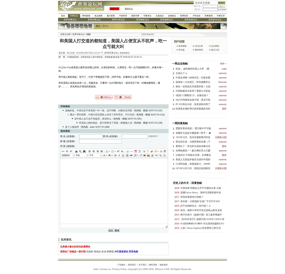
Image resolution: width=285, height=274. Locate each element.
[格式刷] (151, 151)
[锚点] (127, 151)
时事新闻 (209, 16)
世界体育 (184, 16)
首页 (63, 16)
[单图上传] (144, 155)
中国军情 (123, 16)
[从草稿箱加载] (165, 151)
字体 (78, 155)
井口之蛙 (71, 53)
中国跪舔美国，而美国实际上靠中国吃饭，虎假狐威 (90, 57)
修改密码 (199, 50)
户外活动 (196, 16)
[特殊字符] (164, 155)
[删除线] (131, 155)
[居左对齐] (89, 151)
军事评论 (147, 16)
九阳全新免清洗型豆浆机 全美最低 (150, 34)
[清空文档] (147, 151)
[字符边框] (127, 155)
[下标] (122, 151)
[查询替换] (84, 151)
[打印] (76, 151)
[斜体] (119, 155)
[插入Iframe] (143, 151)
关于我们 (142, 265)
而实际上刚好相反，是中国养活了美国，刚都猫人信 (105, 123)
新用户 (222, 3)
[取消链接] (160, 155)
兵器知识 (160, 16)
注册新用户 (153, 136)
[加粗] (115, 155)
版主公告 (215, 50)
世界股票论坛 (166, 19)
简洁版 (182, 50)
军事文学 (221, 16)
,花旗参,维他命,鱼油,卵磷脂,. (99, 251)
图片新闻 (111, 16)
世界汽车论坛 (118, 19)
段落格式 (66, 155)
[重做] (70, 151)
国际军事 (135, 16)
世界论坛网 (65, 34)
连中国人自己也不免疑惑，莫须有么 (92, 119)
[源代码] (62, 151)
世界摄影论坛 (142, 19)
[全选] (161, 151)
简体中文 (114, 9)
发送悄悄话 (124, 53)
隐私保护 (164, 265)
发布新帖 (183, 46)
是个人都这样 (72, 127)
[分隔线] (131, 151)
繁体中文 (129, 9)
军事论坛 (74, 16)
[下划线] (123, 155)
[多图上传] (148, 155)
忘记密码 (215, 46)
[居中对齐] (93, 151)
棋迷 (118, 57)
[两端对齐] (101, 151)
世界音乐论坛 (214, 19)
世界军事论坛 (70, 19)
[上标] (118, 151)
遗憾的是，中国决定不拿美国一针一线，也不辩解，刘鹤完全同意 (98, 110)
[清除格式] (140, 155)
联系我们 (132, 265)
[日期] (135, 151)
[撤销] (66, 151)
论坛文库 (199, 46)
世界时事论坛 (94, 19)
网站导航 (153, 265)
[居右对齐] (97, 151)
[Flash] (152, 155)
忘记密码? (222, 9)
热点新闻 (98, 16)
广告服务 (121, 265)
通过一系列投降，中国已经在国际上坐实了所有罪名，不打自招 (102, 114)
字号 (91, 155)
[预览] (80, 151)
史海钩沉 (172, 16)
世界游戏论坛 (190, 19)
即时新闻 (86, 16)
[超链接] (156, 155)
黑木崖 (105, 26)
